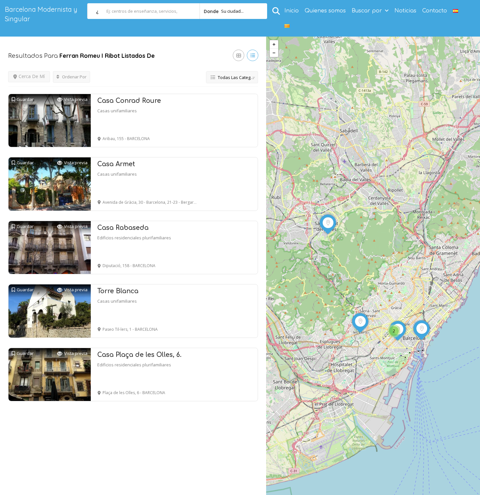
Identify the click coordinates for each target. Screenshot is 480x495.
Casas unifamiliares (117, 111)
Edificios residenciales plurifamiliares (134, 238)
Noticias (405, 11)
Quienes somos (325, 11)
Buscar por (367, 11)
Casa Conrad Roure (129, 100)
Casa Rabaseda (123, 227)
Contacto (434, 11)
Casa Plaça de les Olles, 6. (139, 354)
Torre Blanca (117, 291)
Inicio (291, 11)
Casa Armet (116, 164)
